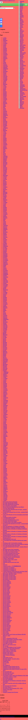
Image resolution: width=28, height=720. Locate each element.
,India (4, 149)
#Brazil (4, 333)
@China (5, 247)
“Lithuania (5, 225)
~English (5, 468)
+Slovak (5, 409)
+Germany (5, 390)
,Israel (4, 151)
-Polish (4, 116)
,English (5, 138)
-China (4, 85)
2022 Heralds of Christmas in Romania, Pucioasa (14, 527)
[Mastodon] (14, 21)
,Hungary (5, 148)
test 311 (4, 664)
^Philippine (5, 68)
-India (4, 104)
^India (4, 59)
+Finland (5, 386)
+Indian (4, 395)
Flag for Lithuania (7, 611)
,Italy (4, 152)
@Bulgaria (5, 246)
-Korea (4, 109)
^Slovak (5, 75)
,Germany (5, 144)
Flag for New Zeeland (8, 612)
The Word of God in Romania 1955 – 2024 (13, 688)
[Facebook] (14, 19)
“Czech (4, 203)
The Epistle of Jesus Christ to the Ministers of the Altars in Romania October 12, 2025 (15, 676)
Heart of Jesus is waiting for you (7, 0)
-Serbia (4, 120)
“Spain (4, 238)
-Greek (4, 100)
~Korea (4, 483)
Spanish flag (5, 661)
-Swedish (5, 125)
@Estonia (5, 255)
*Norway (5, 316)
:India (4, 190)
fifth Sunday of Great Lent (9, 575)
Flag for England (7, 595)
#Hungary (5, 352)
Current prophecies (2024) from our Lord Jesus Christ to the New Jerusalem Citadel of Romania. (15, 572)
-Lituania (5, 111)
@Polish (5, 275)
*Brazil (4, 288)
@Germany (5, 260)
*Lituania (5, 315)
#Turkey (5, 370)
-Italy (4, 107)
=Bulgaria (5, 417)
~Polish (4, 490)
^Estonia (5, 49)
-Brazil (4, 82)
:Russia (4, 194)
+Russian (5, 406)
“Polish (4, 230)
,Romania (5, 162)
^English (5, 48)
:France (4, 185)
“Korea (4, 224)
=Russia (5, 449)
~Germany (5, 474)
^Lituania (5, 64)
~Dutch (4, 465)
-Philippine (5, 115)
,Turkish (5, 172)
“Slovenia (5, 237)
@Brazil (5, 244)
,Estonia (5, 139)
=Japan (4, 440)
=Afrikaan (5, 414)
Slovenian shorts (6, 660)
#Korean (5, 357)
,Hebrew (5, 147)
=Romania (5, 447)
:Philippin (5, 192)
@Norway (5, 271)
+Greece (5, 391)
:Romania (5, 193)
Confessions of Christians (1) (9, 568)
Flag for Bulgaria (7, 586)
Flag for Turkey (6, 629)
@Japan (5, 268)
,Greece (4, 145)
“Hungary (5, 217)
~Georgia (5, 473)
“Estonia (5, 208)
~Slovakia (5, 495)
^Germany (5, 54)
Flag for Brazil (6, 584)
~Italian (4, 481)
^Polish (4, 70)
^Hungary (5, 58)
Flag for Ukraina (6, 630)
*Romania (5, 321)
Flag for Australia (7, 581)
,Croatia (4, 133)
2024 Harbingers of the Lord (9, 539)
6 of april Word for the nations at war (11, 555)
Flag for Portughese (7, 620)
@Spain (5, 283)
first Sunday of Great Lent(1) (9, 576)
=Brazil (4, 415)
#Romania (5, 364)
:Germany (5, 187)
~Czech (4, 464)
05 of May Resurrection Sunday (10, 503)
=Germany (5, 432)
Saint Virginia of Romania (9, 655)
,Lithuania (5, 156)
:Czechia (5, 179)
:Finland (5, 184)
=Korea (4, 441)
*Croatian (5, 292)
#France (5, 346)
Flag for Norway (6, 615)
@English (5, 253)
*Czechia (5, 293)
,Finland (5, 140)
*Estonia (5, 298)
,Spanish (5, 170)
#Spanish (5, 369)
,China (4, 131)
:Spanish (5, 196)
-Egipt (4, 90)
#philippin (5, 361)
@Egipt (4, 252)
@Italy (4, 266)
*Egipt (4, 296)
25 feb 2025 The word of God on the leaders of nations (15, 544)
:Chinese (5, 176)
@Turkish (5, 286)
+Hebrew (5, 392)
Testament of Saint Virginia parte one (11, 667)
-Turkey (4, 126)
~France (5, 472)
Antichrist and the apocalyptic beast (11, 562)
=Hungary (5, 436)
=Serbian (5, 450)
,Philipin (5, 160)
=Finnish (5, 428)
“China (4, 201)
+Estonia (5, 384)
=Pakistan (5, 445)
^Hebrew (5, 57)
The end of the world (7, 674)
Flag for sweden (6, 628)
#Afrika (4, 332)
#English (5, 342)
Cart (4, 563)
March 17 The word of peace (9, 644)
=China (4, 418)
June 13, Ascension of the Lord (10, 638)
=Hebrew (5, 435)
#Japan (4, 356)
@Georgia (5, 259)
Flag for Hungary (7, 606)
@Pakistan (5, 273)
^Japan (4, 62)
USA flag (5, 691)
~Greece (5, 476)
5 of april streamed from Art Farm (10, 554)
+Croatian (5, 378)
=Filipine (5, 427)
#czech (4, 338)
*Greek (4, 305)
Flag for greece (6, 603)
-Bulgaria (5, 84)
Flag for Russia (6, 622)
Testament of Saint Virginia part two (11, 666)
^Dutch (4, 45)
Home (4, 637)
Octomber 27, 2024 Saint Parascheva (11, 648)
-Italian (4, 106)
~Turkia (4, 500)
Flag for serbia (6, 624)
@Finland (5, 256)
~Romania (5, 491)
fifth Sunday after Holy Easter (9, 574)
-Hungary (5, 103)
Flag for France (6, 599)
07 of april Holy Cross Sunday (10, 505)
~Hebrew (5, 477)
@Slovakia (5, 280)
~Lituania (5, 485)
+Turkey (5, 413)
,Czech (4, 134)
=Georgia (5, 431)
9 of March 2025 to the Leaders (10, 559)
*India (4, 309)
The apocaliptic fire (7, 671)
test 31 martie (6, 662)
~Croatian (5, 463)
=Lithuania (5, 442)
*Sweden (5, 329)
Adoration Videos (7, 561)
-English (5, 91)
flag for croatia (6, 590)
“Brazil (4, 198)
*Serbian (5, 324)
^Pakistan (5, 67)
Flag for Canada (6, 588)
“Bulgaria (5, 199)
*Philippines (5, 319)
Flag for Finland (6, 598)
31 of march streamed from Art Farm (11, 553)
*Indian (4, 310)
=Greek (4, 433)
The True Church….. (7, 687)
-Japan (4, 108)
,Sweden (5, 171)
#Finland (5, 345)
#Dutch (4, 339)
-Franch (4, 97)
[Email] (14, 24)
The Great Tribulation (8, 679)
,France (4, 142)
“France (4, 211)
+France (5, 387)
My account (5, 646)
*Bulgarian (5, 289)
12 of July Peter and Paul (8, 508)
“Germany (5, 214)
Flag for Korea (6, 610)
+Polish (4, 404)
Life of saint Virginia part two (9, 640)
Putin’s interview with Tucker (9, 651)
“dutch (4, 205)
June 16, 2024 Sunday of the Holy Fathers (12, 639)
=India (4, 437)
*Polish (4, 320)
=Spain (4, 454)
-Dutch (4, 89)
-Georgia (5, 98)
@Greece (5, 261)
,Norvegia (5, 157)
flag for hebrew (6, 604)
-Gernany (5, 99)
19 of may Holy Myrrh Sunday (10, 521)
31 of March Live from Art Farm (10, 552)
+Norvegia (5, 401)
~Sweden (5, 499)
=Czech (4, 420)
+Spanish (5, 411)
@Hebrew (5, 262)
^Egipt (4, 46)
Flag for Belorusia (7, 583)
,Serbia (4, 166)
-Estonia (5, 93)
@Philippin (5, 274)
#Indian (4, 354)
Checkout (5, 564)
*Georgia (5, 302)
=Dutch (4, 422)
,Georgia (5, 143)
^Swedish (5, 79)
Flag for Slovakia (7, 625)
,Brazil (4, 129)
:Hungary (5, 189)
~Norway (5, 486)
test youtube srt (6, 665)
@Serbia (5, 279)
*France (5, 301)
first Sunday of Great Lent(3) (9, 579)
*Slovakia (5, 325)
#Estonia (5, 343)
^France (5, 52)
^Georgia (5, 53)
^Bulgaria (5, 40)
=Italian (4, 438)
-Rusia (4, 118)
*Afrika (4, 287)
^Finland (5, 50)
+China (4, 377)
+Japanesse (5, 397)
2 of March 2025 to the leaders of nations (12, 522)
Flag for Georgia (6, 601)
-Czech (4, 88)
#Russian (5, 365)
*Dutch (4, 294)
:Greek (4, 188)
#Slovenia (5, 368)
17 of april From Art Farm (9, 518)
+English (5, 383)
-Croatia (5, 86)
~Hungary (5, 478)
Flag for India (6, 607)
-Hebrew (5, 102)
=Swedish (5, 455)
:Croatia (4, 178)
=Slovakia (5, 451)
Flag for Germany (7, 602)
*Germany (5, 303)
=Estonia (5, 426)
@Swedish (5, 284)
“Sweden (5, 239)
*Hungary (5, 307)
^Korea (4, 63)
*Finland (5, 300)
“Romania (5, 232)
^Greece (5, 55)
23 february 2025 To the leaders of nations (12, 543)
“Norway (5, 226)
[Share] (14, 26)
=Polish (4, 446)
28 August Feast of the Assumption (11, 549)
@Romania (5, 277)
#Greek (4, 350)
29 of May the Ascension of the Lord (11, 550)
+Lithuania (5, 400)
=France (5, 429)
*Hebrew (5, 306)
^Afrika (4, 37)
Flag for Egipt (6, 594)
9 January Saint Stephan (8, 558)
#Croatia (5, 337)
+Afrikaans (5, 373)
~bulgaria (5, 460)
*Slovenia (5, 327)
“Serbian (5, 234)
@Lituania (5, 270)
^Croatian (5, 43)
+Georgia (5, 388)
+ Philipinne (5, 372)
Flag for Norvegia (7, 613)
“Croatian (5, 202)
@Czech (5, 250)
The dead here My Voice (8, 673)
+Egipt (4, 382)
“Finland (5, 210)
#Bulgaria (5, 334)
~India (4, 480)
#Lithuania (5, 359)
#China (4, 336)
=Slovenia (5, 453)
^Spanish (5, 77)
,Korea (4, 154)
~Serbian (5, 494)
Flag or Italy (5, 631)
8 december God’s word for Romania (11, 557)
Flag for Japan (6, 608)
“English (5, 207)
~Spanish (5, 498)
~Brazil (4, 459)
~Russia (5, 492)
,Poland (4, 161)
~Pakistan (5, 487)
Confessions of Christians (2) (9, 570)
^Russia (4, 72)
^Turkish (5, 80)
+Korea (4, 399)
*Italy (4, 311)
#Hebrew (5, 351)
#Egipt (4, 341)
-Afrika (4, 81)
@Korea (5, 269)
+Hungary (5, 393)
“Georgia (5, 212)
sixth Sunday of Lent (7, 657)
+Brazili (5, 374)
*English (5, 297)
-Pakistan (5, 113)
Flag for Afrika (6, 580)
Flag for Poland (6, 619)
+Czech (4, 379)
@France (5, 257)
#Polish (4, 363)
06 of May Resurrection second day (11, 504)
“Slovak (5, 235)
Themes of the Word (7, 689)
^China (4, 41)
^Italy (4, 61)
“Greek (4, 215)
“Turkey (5, 241)
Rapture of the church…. (8, 652)
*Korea (4, 314)
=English (5, 424)
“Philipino (5, 229)
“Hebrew (5, 216)
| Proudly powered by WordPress (13, 716)
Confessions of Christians (8, 567)
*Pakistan (5, 318)
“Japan (4, 221)
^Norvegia (5, 66)
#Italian (4, 355)
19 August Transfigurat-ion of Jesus (11, 519)
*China (4, 291)
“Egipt (4, 206)
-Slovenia (5, 122)
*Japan (4, 312)
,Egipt (4, 136)
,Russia (4, 165)
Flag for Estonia (6, 597)
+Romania (5, 405)
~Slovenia (5, 496)
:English (5, 181)
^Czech (4, 44)
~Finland (5, 471)
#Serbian (5, 366)
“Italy (4, 220)
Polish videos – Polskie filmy (9, 649)
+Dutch (4, 381)
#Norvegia (5, 360)
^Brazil (4, 39)
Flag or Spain (6, 633)
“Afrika (4, 197)
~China (4, 462)
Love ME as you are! (7, 643)
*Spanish (5, 328)
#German (5, 348)
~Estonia (5, 469)
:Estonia (5, 183)
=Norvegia (5, 444)
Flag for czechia (6, 592)
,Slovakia (5, 167)
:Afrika (4, 174)
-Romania (5, 117)
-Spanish (5, 124)
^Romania (5, 71)
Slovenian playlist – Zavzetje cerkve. (11, 658)
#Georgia (5, 347)
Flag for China (6, 589)
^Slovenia (5, 76)
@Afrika (5, 243)
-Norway (5, 112)
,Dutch (4, 135)
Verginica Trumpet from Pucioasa (10, 692)
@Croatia (5, 248)
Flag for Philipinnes (7, 617)
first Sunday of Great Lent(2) (9, 577)
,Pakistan (5, 158)
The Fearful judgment (8, 678)
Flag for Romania (7, 621)
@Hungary (5, 264)
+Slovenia (5, 410)
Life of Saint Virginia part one (9, 642)
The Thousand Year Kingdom (9, 685)
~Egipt (4, 467)
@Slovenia (5, 282)
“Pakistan (5, 228)
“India (4, 219)
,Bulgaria (5, 130)
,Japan (4, 153)
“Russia (4, 233)
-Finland (5, 95)
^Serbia (4, 73)
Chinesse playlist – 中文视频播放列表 (12, 566)
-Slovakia (5, 121)
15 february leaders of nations (9, 517)
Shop (4, 656)
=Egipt (4, 423)
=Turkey (5, 456)
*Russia (4, 323)
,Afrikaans (5, 127)
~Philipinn (5, 489)
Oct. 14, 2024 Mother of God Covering (12, 647)
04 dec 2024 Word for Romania (10, 501)
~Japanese (5, 482)
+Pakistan (5, 402)
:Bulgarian (5, 175)
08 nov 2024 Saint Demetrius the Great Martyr (13, 507)
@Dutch (5, 251)
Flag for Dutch (6, 593)
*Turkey (5, 330)
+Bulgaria (5, 375)
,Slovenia (5, 169)
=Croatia (5, 419)
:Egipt (4, 180)
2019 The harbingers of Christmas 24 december (13, 526)
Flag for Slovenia (7, 626)
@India (4, 265)
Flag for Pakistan (7, 616)
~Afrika (4, 458)
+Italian (4, 396)
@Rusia (5, 278)
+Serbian (5, 408)
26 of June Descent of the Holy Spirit (11, 545)
